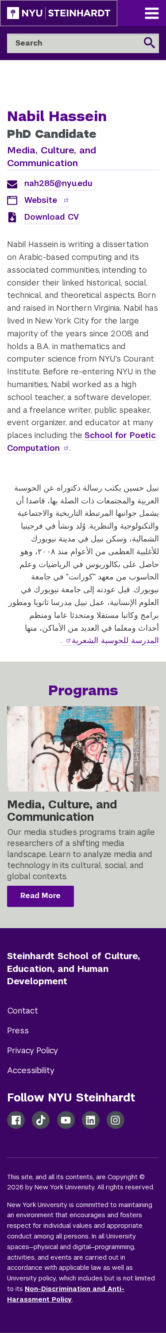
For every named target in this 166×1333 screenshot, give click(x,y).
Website (42, 200)
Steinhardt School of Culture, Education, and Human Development (73, 968)
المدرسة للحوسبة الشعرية (115, 640)
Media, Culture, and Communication (51, 156)
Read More (40, 895)
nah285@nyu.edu (58, 183)
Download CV (51, 217)
